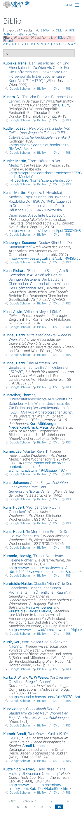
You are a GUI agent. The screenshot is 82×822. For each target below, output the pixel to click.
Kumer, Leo (12, 451)
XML (59, 30)
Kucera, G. (11, 97)
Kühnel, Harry (14, 335)
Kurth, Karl (11, 642)
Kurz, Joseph (13, 709)
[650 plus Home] (41, 5)
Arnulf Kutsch (33, 746)
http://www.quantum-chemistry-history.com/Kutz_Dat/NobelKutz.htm (39, 787)
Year (35, 34)
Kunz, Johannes (16, 482)
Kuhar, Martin (14, 192)
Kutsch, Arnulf (14, 734)
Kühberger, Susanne (19, 242)
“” (39, 72)
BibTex (44, 30)
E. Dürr (63, 105)
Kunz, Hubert (13, 507)
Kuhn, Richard (14, 270)
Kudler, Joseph (15, 128)
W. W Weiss (38, 677)
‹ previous (29, 801)
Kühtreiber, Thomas (19, 395)
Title (20, 34)
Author (8, 34)
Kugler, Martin (14, 161)
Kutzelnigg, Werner (18, 769)
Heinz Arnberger (39, 607)
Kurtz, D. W (12, 677)
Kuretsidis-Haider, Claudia (24, 583)
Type (27, 34)
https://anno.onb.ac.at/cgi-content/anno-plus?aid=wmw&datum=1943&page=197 (38, 467)
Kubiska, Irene (14, 63)
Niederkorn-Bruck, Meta (28, 427)
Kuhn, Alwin (12, 311)
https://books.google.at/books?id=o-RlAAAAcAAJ (39, 147)
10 (59, 806)
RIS (71, 30)
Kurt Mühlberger (43, 423)
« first (13, 801)
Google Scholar (20, 88)
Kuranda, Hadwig (17, 556)
